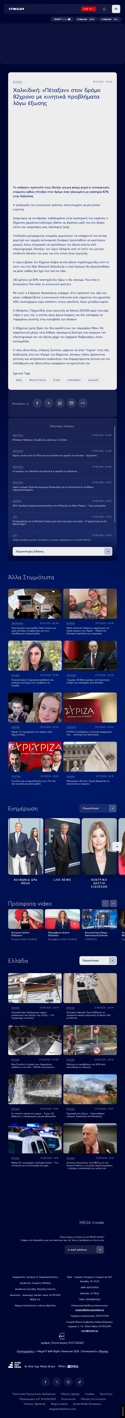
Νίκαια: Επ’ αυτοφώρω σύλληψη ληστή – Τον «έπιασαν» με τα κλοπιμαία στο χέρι (34, 1164)
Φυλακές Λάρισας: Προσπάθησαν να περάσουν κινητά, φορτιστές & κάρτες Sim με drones (89, 1015)
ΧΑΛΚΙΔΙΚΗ (93, 380)
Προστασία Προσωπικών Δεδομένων (34, 1394)
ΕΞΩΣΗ (56, 380)
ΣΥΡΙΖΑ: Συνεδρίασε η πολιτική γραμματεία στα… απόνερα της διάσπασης (89, 733)
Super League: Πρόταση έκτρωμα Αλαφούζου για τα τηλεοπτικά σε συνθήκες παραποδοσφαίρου (53, 488)
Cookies (89, 1394)
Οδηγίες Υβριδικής (35, 1403)
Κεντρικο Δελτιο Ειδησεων (99, 883)
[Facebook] (37, 403)
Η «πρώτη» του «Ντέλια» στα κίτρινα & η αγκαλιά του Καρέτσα (45, 471)
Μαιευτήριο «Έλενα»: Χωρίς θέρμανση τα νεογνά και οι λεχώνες (88, 782)
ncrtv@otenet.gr (89, 1330)
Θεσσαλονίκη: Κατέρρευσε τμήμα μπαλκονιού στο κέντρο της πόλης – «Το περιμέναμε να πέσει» (32, 1015)
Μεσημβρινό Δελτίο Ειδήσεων (59, 934)
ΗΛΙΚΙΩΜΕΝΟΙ (74, 380)
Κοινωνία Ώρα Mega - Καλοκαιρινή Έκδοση (97, 934)
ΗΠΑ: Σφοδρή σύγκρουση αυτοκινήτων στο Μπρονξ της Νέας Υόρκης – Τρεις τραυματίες (59, 505)
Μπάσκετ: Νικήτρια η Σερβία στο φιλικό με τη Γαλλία (40, 439)
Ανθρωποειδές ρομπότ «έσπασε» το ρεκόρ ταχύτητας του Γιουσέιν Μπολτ (52, 539)
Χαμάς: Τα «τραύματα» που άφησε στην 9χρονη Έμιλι (31, 733)
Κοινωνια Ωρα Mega (25, 881)
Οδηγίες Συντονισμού (93, 1399)
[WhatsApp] (60, 403)
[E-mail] (71, 403)
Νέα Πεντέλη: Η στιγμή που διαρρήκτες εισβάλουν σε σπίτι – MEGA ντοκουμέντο (33, 1066)
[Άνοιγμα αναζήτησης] (104, 9)
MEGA (19, 380)
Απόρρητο (122, 1411)
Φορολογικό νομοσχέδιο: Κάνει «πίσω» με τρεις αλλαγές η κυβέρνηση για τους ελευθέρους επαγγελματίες (33, 630)
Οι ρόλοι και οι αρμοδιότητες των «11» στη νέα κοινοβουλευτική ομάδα (33, 782)
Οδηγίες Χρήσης (70, 1394)
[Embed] (83, 403)
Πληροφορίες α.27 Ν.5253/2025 (37, 1399)
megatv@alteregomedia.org (89, 1310)
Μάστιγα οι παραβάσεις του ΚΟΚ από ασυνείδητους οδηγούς (86, 1066)
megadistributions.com (62, 1409)
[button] (116, 9)
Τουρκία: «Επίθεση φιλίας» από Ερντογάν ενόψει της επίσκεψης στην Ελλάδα (88, 681)
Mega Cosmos (59, 1403)
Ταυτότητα (106, 1394)
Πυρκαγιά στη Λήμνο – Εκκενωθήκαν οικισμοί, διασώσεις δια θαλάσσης (86, 1115)
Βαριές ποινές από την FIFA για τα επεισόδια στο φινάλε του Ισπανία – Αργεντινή (55, 455)
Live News (62, 879)
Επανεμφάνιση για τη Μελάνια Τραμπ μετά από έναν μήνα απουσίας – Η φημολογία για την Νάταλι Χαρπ (60, 522)
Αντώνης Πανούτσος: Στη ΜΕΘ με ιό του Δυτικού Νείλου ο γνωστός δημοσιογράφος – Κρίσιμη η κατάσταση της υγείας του (89, 1165)
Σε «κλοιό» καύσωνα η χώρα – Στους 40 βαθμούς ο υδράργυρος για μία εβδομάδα (33, 1115)
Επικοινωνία (68, 1399)
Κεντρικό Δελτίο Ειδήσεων (20, 934)
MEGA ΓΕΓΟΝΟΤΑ (37, 380)
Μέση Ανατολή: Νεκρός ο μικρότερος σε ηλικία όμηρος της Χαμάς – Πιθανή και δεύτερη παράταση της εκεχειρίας (88, 630)
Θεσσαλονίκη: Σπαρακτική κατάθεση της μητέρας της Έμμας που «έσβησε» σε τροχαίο (32, 682)
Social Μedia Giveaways (87, 1403)
